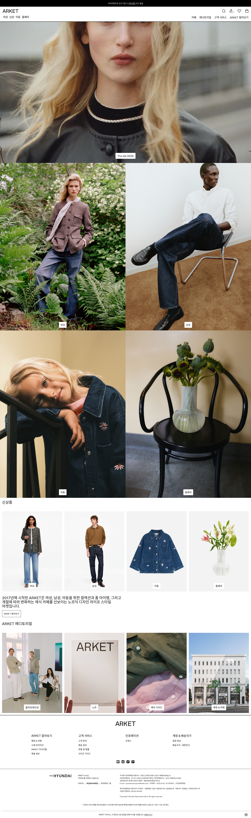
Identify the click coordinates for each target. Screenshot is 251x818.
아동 (18, 17)
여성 (5, 17)
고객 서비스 (220, 17)
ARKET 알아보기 (239, 17)
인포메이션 (132, 735)
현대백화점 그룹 (106, 783)
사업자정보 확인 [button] (147, 778)
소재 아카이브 (37, 745)
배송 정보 (82, 745)
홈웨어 (25, 17)
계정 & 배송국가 (182, 735)
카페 (194, 17)
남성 (11, 17)
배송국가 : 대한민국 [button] (181, 745)
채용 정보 (35, 753)
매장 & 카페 (36, 741)
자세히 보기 (148, 815)
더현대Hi (81, 778)
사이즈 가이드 (84, 753)
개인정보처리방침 (92, 783)
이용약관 (81, 783)
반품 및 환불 (83, 749)
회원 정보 (177, 741)
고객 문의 (82, 741)
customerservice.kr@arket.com (137, 783)
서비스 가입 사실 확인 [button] (161, 805)
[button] (223, 11)
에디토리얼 (205, 17)
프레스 (128, 741)
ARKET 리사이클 (39, 749)
